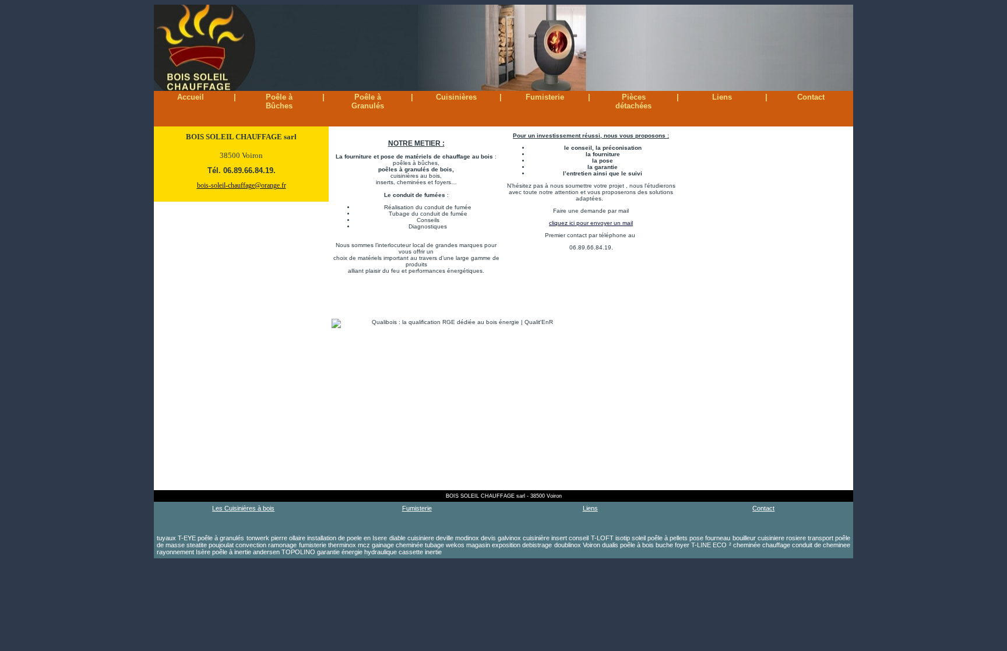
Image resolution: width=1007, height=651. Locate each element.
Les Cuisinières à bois (243, 508)
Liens (722, 97)
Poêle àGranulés (367, 101)
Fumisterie (545, 97)
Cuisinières (456, 97)
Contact (811, 97)
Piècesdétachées (633, 101)
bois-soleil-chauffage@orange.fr (241, 185)
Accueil (190, 97)
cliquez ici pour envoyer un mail (591, 223)
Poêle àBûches (279, 101)
